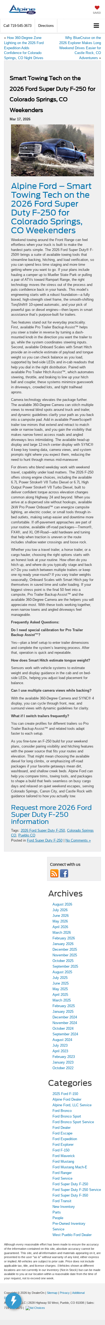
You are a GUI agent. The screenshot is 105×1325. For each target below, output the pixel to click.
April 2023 (60, 1051)
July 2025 (60, 978)
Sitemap (52, 1292)
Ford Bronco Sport (66, 1116)
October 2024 (63, 1028)
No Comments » (78, 840)
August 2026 (62, 904)
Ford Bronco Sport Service (73, 1122)
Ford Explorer (63, 1145)
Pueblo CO (26, 835)
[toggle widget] (13, 1301)
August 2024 (62, 1040)
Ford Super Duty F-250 (44, 840)
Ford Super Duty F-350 (70, 1195)
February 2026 (63, 938)
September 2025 (65, 966)
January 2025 (63, 1012)
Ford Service (62, 1178)
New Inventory (63, 1207)
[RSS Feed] (54, 873)
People (57, 1218)
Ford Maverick (63, 1156)
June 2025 (60, 983)
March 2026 (61, 933)
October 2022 (63, 1068)
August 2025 (62, 972)
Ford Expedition (64, 1139)
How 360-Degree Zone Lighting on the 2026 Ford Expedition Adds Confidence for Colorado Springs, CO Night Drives (24, 48)
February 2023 (63, 1057)
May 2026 (60, 921)
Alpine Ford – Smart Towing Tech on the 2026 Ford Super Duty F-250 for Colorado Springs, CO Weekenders (51, 208)
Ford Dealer (61, 1128)
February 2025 (63, 1006)
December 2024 (64, 1017)
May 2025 (60, 989)
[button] (17, 26)
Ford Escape (62, 1133)
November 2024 (64, 1023)
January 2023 (63, 1062)
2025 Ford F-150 (65, 1094)
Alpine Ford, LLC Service (72, 1105)
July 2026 (60, 910)
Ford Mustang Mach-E (69, 1167)
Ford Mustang (63, 1161)
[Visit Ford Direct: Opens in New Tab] (36, 1307)
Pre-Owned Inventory (68, 1224)
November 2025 (64, 955)
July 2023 (60, 1045)
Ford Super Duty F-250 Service (76, 1190)
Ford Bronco (62, 1111)
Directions (46, 26)
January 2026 (63, 944)
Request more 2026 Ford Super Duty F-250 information (51, 815)
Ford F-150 (60, 1150)
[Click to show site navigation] (96, 26)
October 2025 (63, 961)
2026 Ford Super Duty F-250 (43, 830)
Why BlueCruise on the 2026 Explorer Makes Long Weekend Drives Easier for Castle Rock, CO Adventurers (80, 48)
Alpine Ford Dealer (66, 1099)
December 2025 (64, 949)
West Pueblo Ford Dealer (72, 1235)
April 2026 (60, 927)
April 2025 (60, 995)
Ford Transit (61, 1201)
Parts (56, 1212)
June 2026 (60, 916)
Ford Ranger (62, 1173)
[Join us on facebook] (64, 873)
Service (58, 1229)
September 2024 (65, 1034)
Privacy (65, 1292)
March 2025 (61, 1000)
